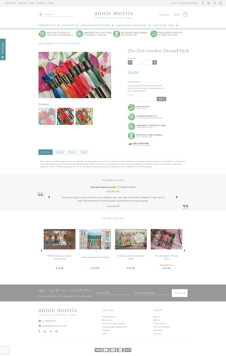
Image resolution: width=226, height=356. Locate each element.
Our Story (157, 334)
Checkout (164, 15)
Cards (105, 334)
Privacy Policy (159, 323)
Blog (32, 3)
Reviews (41, 3)
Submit (162, 99)
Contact (22, 3)
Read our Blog (208, 3)
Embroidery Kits (109, 317)
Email (130, 95)
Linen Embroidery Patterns (113, 323)
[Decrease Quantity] (130, 62)
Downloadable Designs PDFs (115, 327)
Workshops (107, 320)
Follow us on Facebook (202, 3)
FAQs (83, 152)
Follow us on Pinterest (214, 3)
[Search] (40, 14)
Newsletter (157, 330)
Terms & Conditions (162, 327)
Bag (184, 14)
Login (50, 3)
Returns (72, 152)
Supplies (106, 330)
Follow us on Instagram (220, 3)
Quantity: (132, 58)
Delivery (59, 152)
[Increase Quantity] (154, 62)
